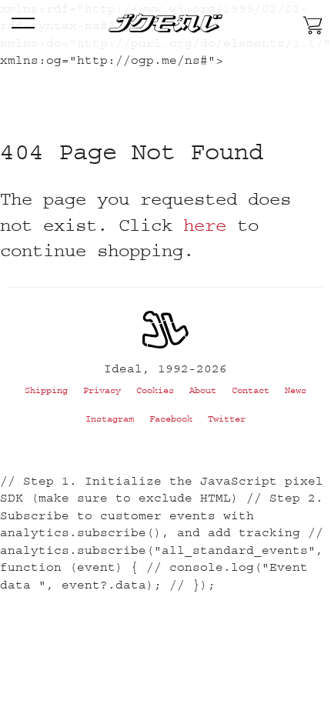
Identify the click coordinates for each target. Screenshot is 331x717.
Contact (250, 390)
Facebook (170, 419)
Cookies (155, 390)
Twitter (227, 419)
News (295, 390)
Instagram (109, 419)
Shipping (46, 390)
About (202, 390)
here (204, 225)
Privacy (102, 390)
